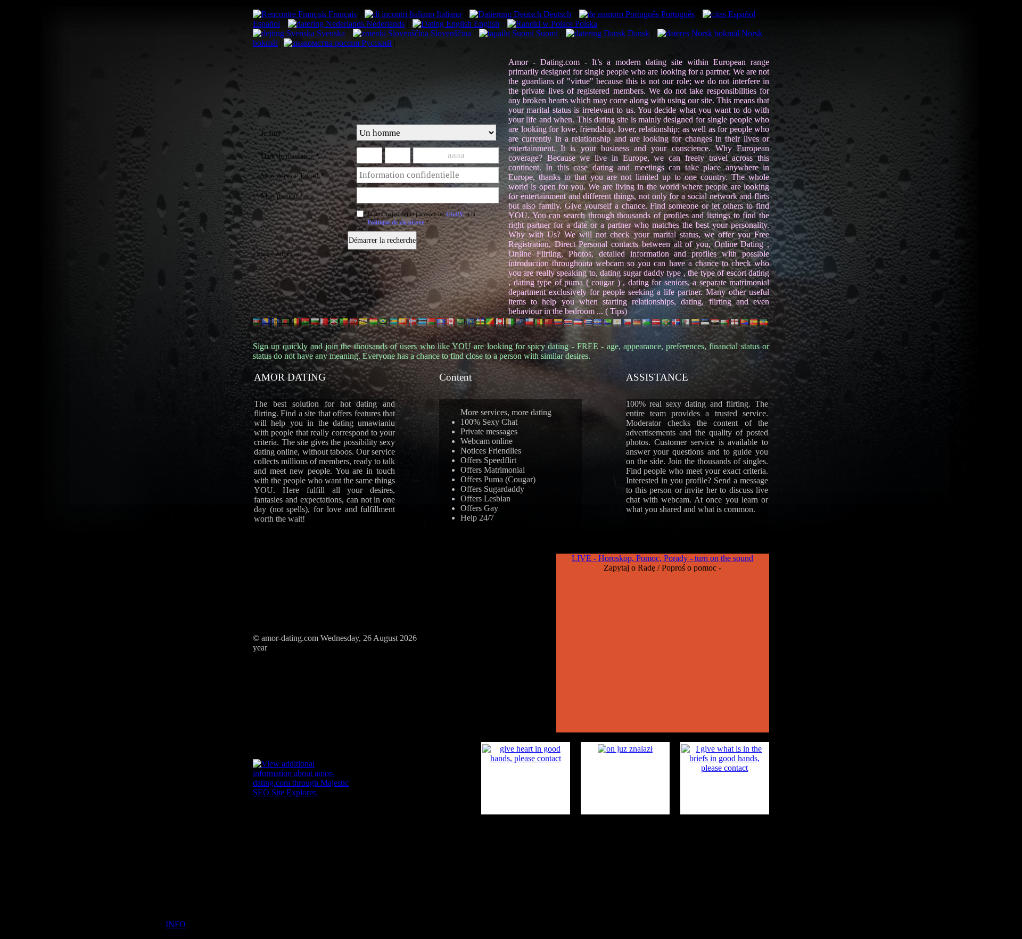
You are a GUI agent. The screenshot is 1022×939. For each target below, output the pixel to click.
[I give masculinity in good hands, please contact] (625, 748)
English (485, 23)
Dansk (637, 33)
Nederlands (384, 23)
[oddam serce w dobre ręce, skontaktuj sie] (525, 758)
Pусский (375, 42)
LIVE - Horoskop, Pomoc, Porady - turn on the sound (662, 558)
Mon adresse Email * (292, 176)
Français (341, 14)
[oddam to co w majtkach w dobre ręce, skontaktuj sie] (724, 767)
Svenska (330, 33)
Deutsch (556, 14)
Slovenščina (449, 33)
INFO (176, 924)
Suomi (546, 33)
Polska (585, 23)
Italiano (447, 14)
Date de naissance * (290, 156)
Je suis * (273, 133)
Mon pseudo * (282, 196)
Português (677, 14)
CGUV (455, 214)
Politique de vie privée (395, 222)
